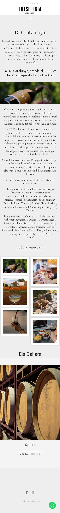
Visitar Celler (30, 454)
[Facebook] (27, 492)
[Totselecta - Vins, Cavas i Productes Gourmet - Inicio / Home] (30, 10)
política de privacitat (30, 501)
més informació (30, 248)
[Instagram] (33, 492)
